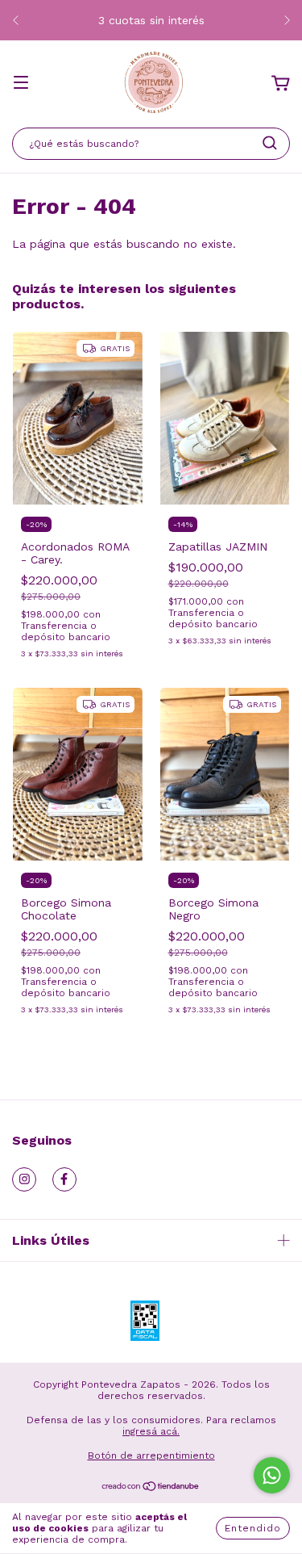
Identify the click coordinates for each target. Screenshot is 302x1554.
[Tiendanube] (151, 1488)
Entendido (253, 1528)
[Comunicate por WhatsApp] (272, 1475)
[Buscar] (269, 143)
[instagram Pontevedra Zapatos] (24, 1179)
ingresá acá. (151, 1431)
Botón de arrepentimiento (151, 1455)
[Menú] (21, 83)
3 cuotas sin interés (151, 20)
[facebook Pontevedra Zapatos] (64, 1179)
